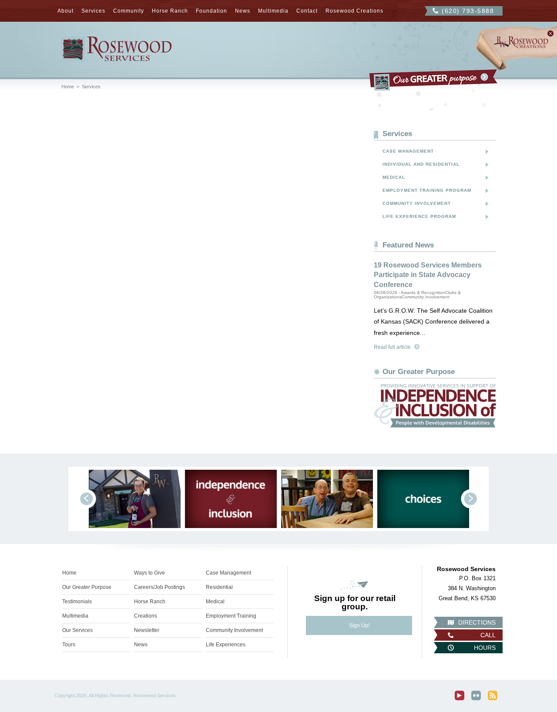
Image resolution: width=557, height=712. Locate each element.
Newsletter (146, 630)
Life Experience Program (419, 216)
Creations (145, 616)
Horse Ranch (170, 11)
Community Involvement (417, 203)
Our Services (77, 630)
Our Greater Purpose (86, 587)
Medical (394, 177)
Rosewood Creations (354, 11)
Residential (219, 587)
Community (128, 11)
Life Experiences (225, 645)
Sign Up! (359, 625)
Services (93, 11)
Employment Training (231, 616)
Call (488, 635)
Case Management (408, 151)
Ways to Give (149, 573)
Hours (485, 647)
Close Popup (550, 33)
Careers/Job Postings (159, 587)
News (242, 11)
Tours (68, 645)
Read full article (392, 347)
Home (67, 86)
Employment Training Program (427, 190)
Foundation (211, 11)
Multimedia (273, 11)
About (65, 11)
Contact (307, 11)
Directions (477, 622)
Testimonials (77, 601)
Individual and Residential (421, 164)
